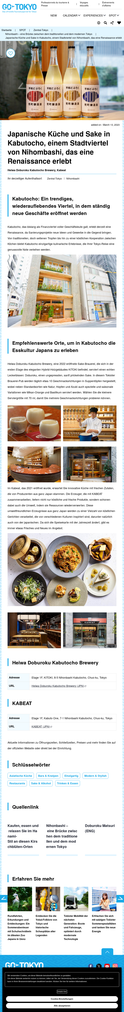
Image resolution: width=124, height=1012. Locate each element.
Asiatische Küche (20, 776)
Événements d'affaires (108, 4)
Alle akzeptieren (62, 1005)
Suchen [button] (105, 22)
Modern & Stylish (95, 776)
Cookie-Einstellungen (62, 999)
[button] (71, 15)
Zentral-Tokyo (54, 178)
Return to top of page (107, 951)
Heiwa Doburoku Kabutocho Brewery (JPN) (58, 686)
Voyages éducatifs (84, 4)
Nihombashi (72, 178)
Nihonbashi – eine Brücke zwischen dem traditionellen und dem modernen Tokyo (61, 836)
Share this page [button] (112, 22)
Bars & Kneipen (48, 776)
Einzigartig (71, 776)
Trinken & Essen (67, 783)
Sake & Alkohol (41, 783)
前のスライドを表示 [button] (4, 898)
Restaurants (17, 783)
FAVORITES (119, 22)
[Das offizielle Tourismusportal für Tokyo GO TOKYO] (19, 8)
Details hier (62, 992)
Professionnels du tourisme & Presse (55, 4)
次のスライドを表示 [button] (120, 898)
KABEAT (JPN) (41, 726)
